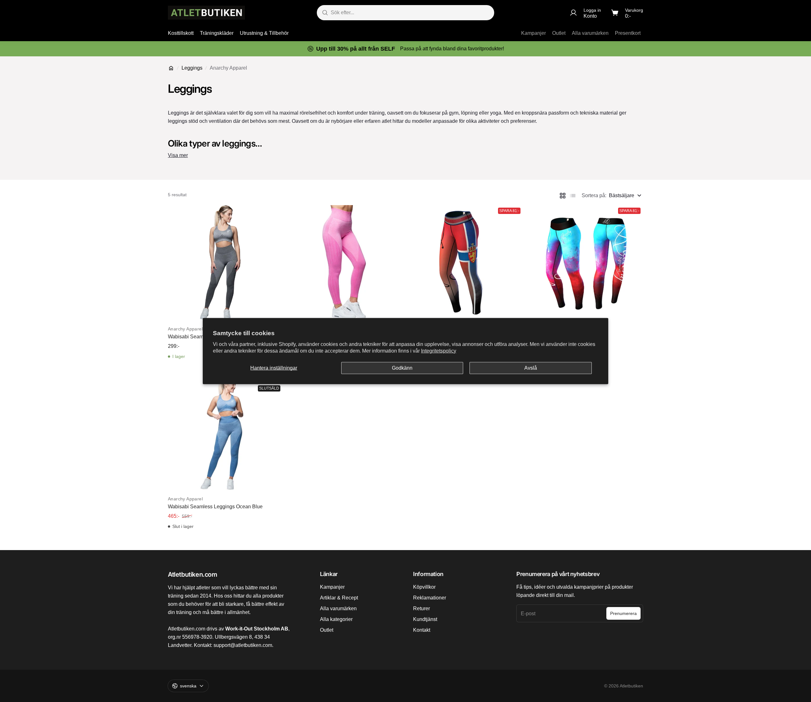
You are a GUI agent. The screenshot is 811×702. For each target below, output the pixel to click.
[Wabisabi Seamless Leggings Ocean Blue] (225, 432)
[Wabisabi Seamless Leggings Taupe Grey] (225, 262)
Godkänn (402, 368)
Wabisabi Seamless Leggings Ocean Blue (215, 506)
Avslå (530, 368)
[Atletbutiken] (206, 13)
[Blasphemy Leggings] (585, 262)
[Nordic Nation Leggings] (465, 262)
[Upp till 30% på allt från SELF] (405, 48)
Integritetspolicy (438, 350)
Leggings (192, 68)
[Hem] (171, 68)
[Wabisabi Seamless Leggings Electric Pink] (345, 262)
